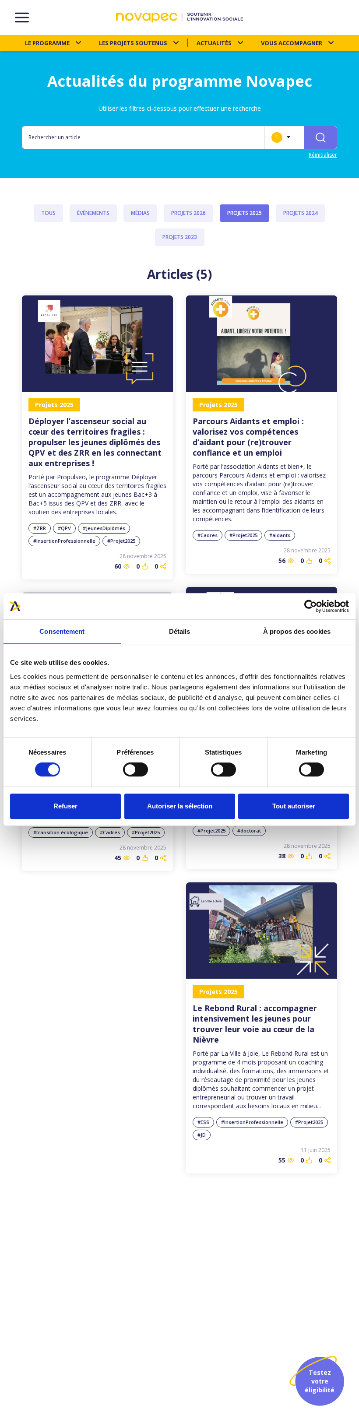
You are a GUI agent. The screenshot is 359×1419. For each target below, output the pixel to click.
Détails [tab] (179, 631)
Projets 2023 (179, 237)
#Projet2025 (121, 540)
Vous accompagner (291, 43)
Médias (140, 213)
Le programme (47, 43)
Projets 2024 (300, 213)
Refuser (65, 806)
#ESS (203, 1122)
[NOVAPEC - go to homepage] (179, 17)
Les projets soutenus (133, 43)
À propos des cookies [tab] (297, 631)
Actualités (214, 43)
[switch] (135, 769)
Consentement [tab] (61, 631)
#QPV (64, 528)
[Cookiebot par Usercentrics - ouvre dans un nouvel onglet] (310, 606)
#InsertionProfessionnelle (64, 540)
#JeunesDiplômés (104, 528)
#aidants (279, 535)
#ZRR (39, 528)
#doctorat (249, 830)
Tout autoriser (293, 806)
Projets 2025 (244, 213)
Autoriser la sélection (179, 806)
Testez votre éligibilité (319, 1381)
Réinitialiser (323, 154)
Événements (93, 213)
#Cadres (207, 535)
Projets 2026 (188, 213)
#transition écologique (60, 832)
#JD (201, 1134)
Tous (48, 213)
